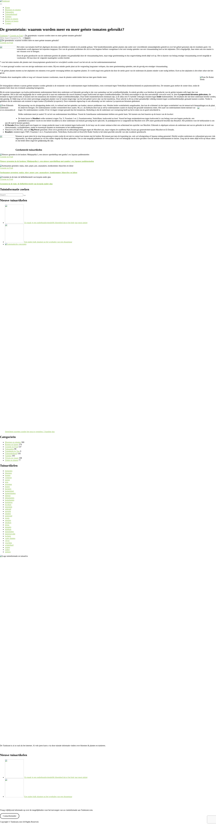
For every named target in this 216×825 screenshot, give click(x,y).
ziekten (8, 552)
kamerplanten (10, 493)
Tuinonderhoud (11, 14)
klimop (7, 496)
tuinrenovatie (10, 534)
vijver (7, 541)
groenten (8, 484)
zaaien (7, 547)
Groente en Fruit (6, 43)
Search (27, 38)
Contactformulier (9, 816)
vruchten (8, 543)
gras (6, 482)
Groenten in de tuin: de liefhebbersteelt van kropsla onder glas (26, 184)
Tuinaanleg (9, 12)
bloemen (8, 473)
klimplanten (9, 498)
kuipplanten (9, 500)
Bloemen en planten (13, 10)
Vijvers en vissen (11, 458)
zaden (7, 550)
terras (7, 525)
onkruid (8, 509)
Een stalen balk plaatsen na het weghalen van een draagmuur (48, 242)
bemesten (8, 471)
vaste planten (10, 538)
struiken (8, 523)
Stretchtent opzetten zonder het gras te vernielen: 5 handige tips (30, 432)
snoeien (8, 520)
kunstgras (8, 502)
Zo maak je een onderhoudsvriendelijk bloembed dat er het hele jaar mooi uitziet (55, 223)
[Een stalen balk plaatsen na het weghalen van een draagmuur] (14, 242)
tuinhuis (8, 529)
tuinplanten (9, 532)
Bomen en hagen (11, 21)
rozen (7, 518)
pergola (8, 511)
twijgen (8, 536)
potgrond (8, 516)
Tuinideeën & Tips (12, 451)
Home (7, 7)
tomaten (8, 527)
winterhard (9, 545)
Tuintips (8, 16)
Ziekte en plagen (11, 19)
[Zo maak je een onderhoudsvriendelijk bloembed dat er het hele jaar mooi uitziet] (14, 223)
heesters (8, 489)
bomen (7, 475)
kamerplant (9, 491)
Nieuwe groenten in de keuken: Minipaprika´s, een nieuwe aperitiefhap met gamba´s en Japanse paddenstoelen (47, 161)
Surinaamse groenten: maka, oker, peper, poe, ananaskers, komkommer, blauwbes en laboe (38, 172)
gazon (7, 480)
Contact (8, 23)
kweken (8, 505)
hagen (7, 487)
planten (8, 514)
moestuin (8, 507)
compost (8, 478)
